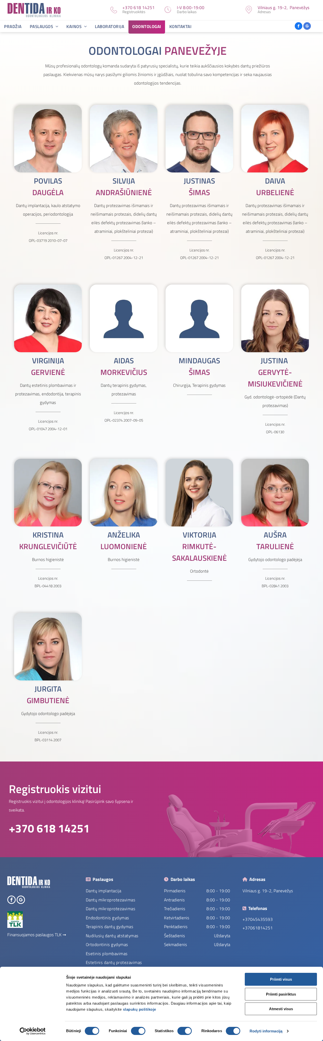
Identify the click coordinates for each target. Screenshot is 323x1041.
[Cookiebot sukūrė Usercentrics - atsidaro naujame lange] (33, 1031)
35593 (266, 919)
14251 (148, 7)
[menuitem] (13, 27)
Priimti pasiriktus (281, 994)
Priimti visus (281, 979)
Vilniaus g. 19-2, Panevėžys (268, 890)
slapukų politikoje (139, 1009)
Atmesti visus (281, 1009)
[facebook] (298, 26)
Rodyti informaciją (266, 1031)
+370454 (251, 919)
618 (137, 7)
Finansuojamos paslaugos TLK (34, 934)
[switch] (138, 1031)
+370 (127, 7)
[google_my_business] (307, 26)
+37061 (250, 928)
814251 (265, 928)
